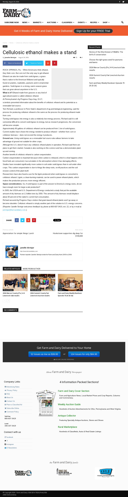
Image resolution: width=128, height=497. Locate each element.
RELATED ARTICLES (12, 269)
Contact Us (10, 401)
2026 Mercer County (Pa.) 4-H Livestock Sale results (107, 69)
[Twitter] (123, 1)
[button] (122, 22)
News (24, 22)
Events (81, 22)
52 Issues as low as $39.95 (44, 354)
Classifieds (67, 22)
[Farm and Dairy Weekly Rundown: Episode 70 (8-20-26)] (70, 282)
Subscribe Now (11, 22)
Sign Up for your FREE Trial (93, 30)
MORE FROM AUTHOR (31, 269)
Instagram (10, 444)
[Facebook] (120, 1)
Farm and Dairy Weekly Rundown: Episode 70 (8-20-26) (106, 84)
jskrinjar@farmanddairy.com (14, 210)
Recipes (93, 22)
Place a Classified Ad (14, 405)
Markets (37, 22)
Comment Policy (12, 412)
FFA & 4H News (8, 290)
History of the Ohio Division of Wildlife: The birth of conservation (106, 53)
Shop (105, 22)
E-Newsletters (11, 448)
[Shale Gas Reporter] (64, 475)
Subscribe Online (12, 408)
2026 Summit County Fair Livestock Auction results (106, 76)
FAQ (8, 394)
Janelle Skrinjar (10, 57)
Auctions (51, 22)
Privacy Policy (11, 390)
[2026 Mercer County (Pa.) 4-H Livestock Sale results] (15, 282)
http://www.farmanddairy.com (29, 251)
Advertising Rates (13, 387)
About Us (9, 397)
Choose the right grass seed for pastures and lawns (105, 61)
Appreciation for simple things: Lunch (18, 233)
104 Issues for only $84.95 (84, 354)
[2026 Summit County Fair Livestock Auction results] (42, 282)
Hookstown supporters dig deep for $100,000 (68, 234)
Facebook (9, 437)
